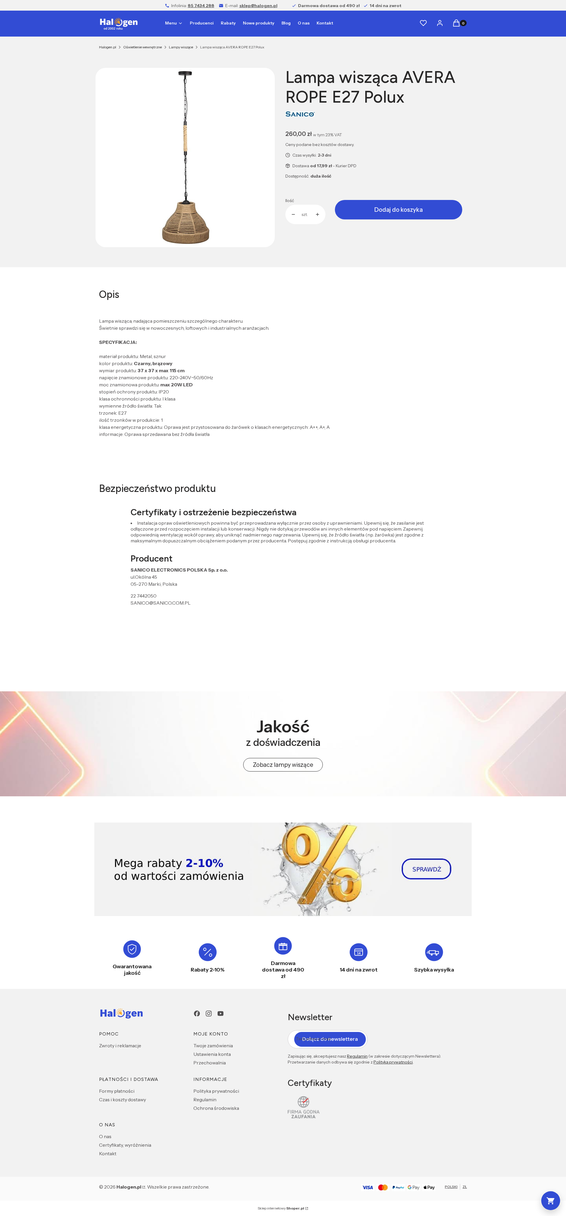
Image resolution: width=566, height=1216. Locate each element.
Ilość (289, 200)
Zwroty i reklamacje (120, 1045)
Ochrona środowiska (216, 1108)
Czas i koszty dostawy (122, 1099)
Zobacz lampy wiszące (283, 764)
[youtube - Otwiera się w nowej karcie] (220, 1013)
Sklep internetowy (281, 1208)
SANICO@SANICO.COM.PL (161, 603)
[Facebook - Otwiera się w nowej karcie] (196, 1013)
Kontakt (107, 1153)
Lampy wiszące (181, 47)
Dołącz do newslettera (330, 1039)
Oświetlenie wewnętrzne (142, 47)
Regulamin (204, 1099)
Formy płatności (116, 1091)
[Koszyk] (550, 1200)
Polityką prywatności (393, 1062)
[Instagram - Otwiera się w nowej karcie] (208, 1013)
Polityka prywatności (216, 1091)
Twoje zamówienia (213, 1045)
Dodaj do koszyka (398, 209)
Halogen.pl (107, 47)
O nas (105, 1136)
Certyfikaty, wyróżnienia (125, 1145)
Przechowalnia (209, 1063)
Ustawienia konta (212, 1054)
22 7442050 (144, 596)
